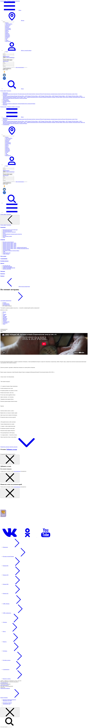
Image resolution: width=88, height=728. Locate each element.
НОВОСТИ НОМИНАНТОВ (9, 267)
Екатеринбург (8, 29)
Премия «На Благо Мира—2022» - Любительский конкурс (15, 247)
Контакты (13, 98)
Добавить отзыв (11, 449)
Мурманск (7, 36)
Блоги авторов (28, 103)
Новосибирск (8, 41)
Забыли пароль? (6, 56)
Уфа (6, 39)
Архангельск (8, 24)
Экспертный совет (76, 97)
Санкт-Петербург (8, 23)
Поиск (22, 88)
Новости (2, 263)
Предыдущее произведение (24, 286)
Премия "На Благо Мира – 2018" (21, 96)
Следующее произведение (5, 300)
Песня (41, 93)
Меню (19, 10)
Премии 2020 (6, 584)
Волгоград (7, 26)
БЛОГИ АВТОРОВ (7, 268)
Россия (6, 37)
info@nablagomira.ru (4, 685)
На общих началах (6, 101)
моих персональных (20, 67)
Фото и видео (5, 99)
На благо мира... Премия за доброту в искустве (10, 1)
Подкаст (64, 93)
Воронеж (7, 27)
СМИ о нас (82, 97)
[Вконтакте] (9, 536)
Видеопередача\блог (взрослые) (33, 93)
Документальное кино (22, 93)
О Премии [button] (5, 94)
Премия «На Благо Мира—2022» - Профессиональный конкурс (16, 248)
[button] (12, 134)
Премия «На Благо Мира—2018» (9, 243)
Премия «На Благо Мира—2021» (9, 246)
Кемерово (7, 33)
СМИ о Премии (6, 253)
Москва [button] (22, 20)
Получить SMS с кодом (7, 174)
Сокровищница (6, 100)
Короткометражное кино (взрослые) (10, 93)
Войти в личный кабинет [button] (26, 50)
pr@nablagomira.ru (4, 682)
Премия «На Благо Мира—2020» (9, 245)
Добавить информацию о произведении (8, 332)
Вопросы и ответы (19, 98)
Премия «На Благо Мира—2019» (9, 244)
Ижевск (6, 30)
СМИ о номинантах (7, 612)
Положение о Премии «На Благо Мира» (11, 250)
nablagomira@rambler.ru (5, 688)
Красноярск (7, 35)
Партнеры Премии (7, 98)
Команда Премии (4, 697)
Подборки (25, 98)
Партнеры (5, 104)
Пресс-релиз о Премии (67, 97)
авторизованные (17, 471)
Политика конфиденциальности (9, 699)
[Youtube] (46, 536)
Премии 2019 (6, 574)
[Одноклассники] (28, 536)
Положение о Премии (7, 702)
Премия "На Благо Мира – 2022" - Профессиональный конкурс (26, 97)
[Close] (9, 459)
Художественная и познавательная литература (52, 93)
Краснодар (7, 34)
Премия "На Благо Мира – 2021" (61, 96)
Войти (4, 57)
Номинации (3, 227)
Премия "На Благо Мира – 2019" (34, 96)
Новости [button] (4, 102)
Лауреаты (5, 622)
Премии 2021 (6, 593)
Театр (76, 93)
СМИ (4, 251)
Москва (6, 22)
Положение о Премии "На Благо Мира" (54, 97)
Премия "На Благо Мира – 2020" (48, 96)
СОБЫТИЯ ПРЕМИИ (7, 266)
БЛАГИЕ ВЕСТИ (6, 265)
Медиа (4, 631)
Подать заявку (3, 90)
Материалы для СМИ (7, 700)
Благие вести (5, 103)
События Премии (21, 103)
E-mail (6, 51)
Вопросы (2, 276)
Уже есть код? (6, 61)
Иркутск (7, 31)
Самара (6, 40)
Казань (6, 32)
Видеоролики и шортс (70, 93)
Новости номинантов (12, 103)
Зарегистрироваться (10, 57)
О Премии (2, 239)
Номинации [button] (5, 92)
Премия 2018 (5, 565)
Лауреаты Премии (42, 97)
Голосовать (9, 90)
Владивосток (8, 28)
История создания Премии (8, 96)
